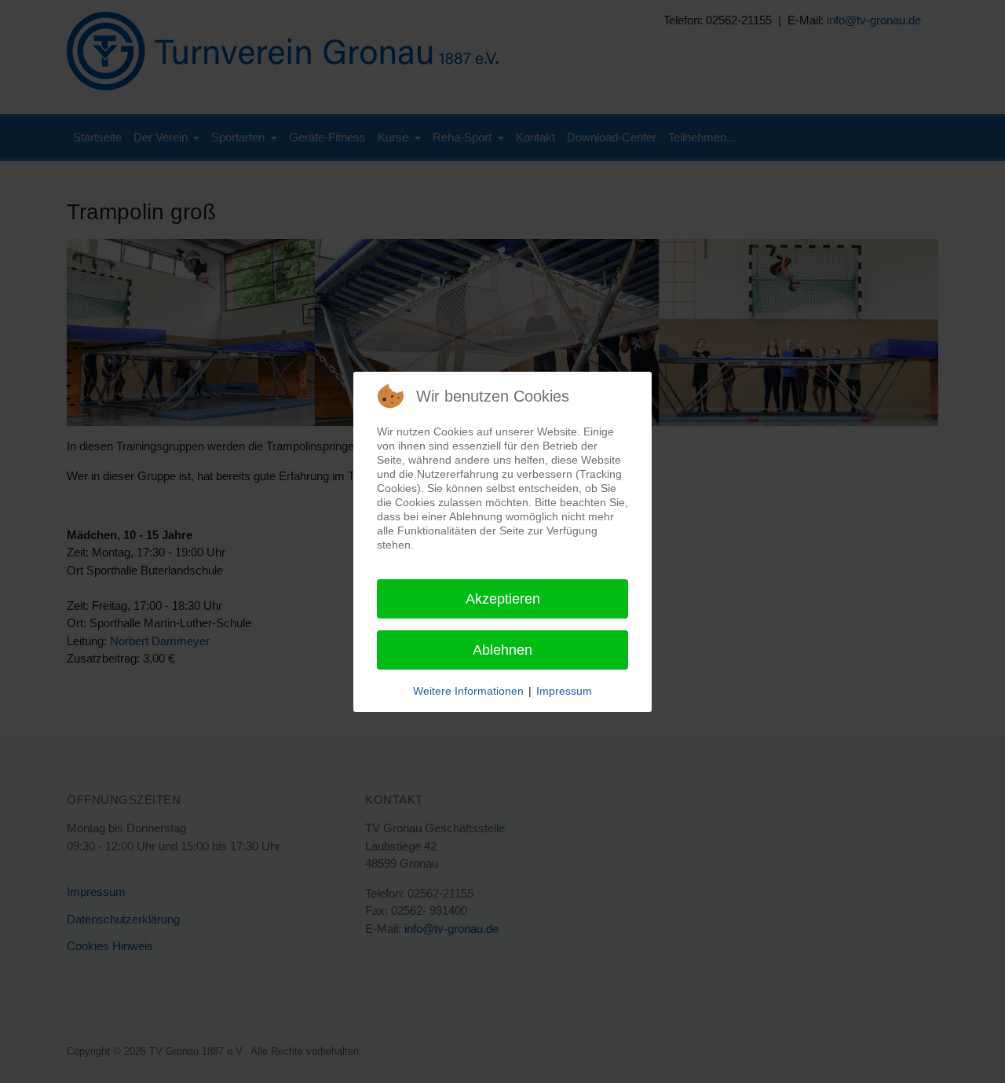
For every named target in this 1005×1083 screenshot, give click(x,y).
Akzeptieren (503, 599)
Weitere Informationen (468, 691)
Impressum (564, 691)
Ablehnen (502, 650)
